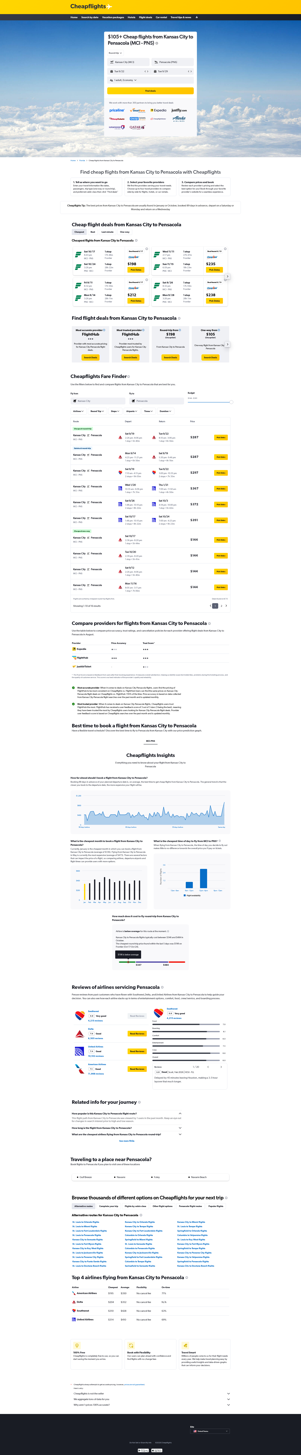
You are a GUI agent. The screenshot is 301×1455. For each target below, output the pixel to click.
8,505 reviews (95, 1038)
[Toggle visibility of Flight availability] (192, 895)
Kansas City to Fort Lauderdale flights (143, 1231)
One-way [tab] (124, 232)
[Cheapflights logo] (88, 6)
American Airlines (97, 1064)
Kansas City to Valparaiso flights (193, 1257)
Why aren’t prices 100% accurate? (92, 1404)
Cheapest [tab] (79, 232)
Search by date (89, 17)
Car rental (161, 17)
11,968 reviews (96, 1073)
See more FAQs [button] (126, 1141)
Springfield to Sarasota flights (140, 1266)
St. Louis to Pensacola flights (86, 1235)
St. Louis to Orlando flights (85, 1222)
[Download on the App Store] (156, 1451)
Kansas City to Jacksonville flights (141, 1252)
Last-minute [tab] (108, 232)
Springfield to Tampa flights (191, 1248)
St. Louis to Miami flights (84, 1226)
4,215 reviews (95, 1020)
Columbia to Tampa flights (138, 1261)
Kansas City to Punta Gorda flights (89, 1261)
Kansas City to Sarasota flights (87, 1239)
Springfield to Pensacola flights (193, 1261)
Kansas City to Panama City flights (194, 1252)
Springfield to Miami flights (139, 1239)
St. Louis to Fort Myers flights (86, 1244)
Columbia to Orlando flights (139, 1235)
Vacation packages (113, 17)
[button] (156, 43)
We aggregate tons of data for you (91, 1399)
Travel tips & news (181, 17)
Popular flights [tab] (216, 1206)
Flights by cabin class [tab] (135, 1206)
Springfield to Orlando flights (192, 1231)
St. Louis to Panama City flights (87, 1257)
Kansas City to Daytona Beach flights (195, 1266)
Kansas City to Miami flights (191, 1222)
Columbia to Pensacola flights (140, 1248)
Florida (82, 160)
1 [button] (215, 605)
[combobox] (115, 53)
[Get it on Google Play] (143, 1451)
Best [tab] (93, 232)
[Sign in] (196, 17)
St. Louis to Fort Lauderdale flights (89, 1231)
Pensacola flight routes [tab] (190, 1206)
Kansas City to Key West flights (87, 1248)
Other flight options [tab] (162, 1206)
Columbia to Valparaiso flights (192, 1235)
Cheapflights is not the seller (89, 1393)
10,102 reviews (96, 1056)
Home (74, 17)
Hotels (131, 17)
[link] (91, 357)
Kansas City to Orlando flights (140, 1222)
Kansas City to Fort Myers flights (193, 1244)
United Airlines (95, 1046)
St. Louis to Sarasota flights (138, 1244)
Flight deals (145, 17)
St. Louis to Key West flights (191, 1239)
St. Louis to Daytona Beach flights (89, 1266)
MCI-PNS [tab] (150, 741)
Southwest (93, 1011)
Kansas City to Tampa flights (139, 1226)
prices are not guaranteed (134, 1384)
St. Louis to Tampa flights (189, 1226)
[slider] (231, 402)
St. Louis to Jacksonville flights (87, 1252)
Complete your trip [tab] (108, 1206)
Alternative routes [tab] (83, 1206)
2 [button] (221, 605)
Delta (91, 1029)
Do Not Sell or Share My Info (140, 1443)
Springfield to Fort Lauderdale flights (143, 1257)
